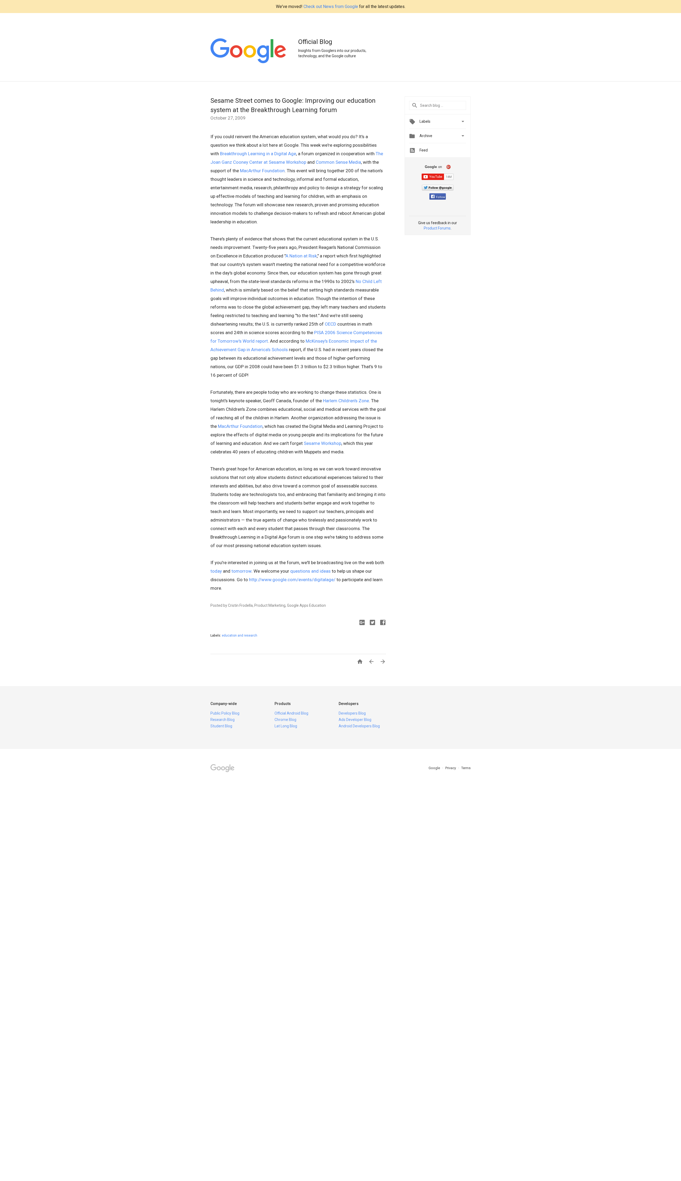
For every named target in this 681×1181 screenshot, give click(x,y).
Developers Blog (352, 713)
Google (435, 768)
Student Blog (221, 726)
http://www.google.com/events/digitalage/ (292, 579)
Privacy (451, 768)
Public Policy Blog (224, 713)
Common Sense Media (338, 162)
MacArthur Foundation (262, 170)
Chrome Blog (285, 719)
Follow (440, 197)
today (216, 571)
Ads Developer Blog (355, 719)
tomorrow (241, 571)
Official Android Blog (291, 713)
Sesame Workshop (322, 443)
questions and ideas (310, 571)
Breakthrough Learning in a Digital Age (258, 153)
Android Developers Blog (359, 726)
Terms (466, 768)
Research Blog (222, 719)
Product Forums (437, 228)
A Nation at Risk (301, 256)
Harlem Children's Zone (346, 400)
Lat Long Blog (286, 726)
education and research (239, 635)
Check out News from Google (331, 6)
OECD (330, 324)
